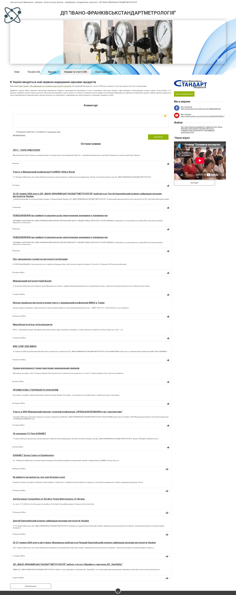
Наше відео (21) (103, 72)
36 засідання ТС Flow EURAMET (29, 433)
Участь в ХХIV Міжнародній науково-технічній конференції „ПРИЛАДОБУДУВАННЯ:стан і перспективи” (68, 411)
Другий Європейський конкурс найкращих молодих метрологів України (51, 521)
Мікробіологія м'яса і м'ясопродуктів (32, 324)
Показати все (30, 586)
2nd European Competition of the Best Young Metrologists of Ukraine (49, 499)
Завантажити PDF (187, 132)
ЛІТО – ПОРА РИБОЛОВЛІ (26, 150)
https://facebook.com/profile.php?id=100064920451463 (201, 109)
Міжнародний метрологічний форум (32, 281)
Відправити (158, 137)
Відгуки (52, 72)
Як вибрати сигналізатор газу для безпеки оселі (39, 477)
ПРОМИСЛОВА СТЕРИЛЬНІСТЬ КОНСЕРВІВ (35, 390)
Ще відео (194, 183)
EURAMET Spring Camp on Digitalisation (33, 455)
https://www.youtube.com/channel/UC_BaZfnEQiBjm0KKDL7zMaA (203, 116)
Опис (17, 72)
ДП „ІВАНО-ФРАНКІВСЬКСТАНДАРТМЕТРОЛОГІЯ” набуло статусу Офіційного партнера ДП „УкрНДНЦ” (68, 564)
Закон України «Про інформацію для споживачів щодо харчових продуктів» (45, 86)
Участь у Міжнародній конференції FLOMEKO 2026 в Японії (44, 172)
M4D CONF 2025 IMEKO (25, 346)
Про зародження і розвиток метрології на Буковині (40, 259)
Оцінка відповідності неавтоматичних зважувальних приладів (46, 368)
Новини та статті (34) (75, 72)
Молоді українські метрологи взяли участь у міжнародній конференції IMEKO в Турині (58, 302)
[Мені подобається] (168, 164)
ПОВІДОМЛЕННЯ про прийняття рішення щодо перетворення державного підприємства (60, 215)
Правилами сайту (54, 132)
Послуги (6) (34, 72)
